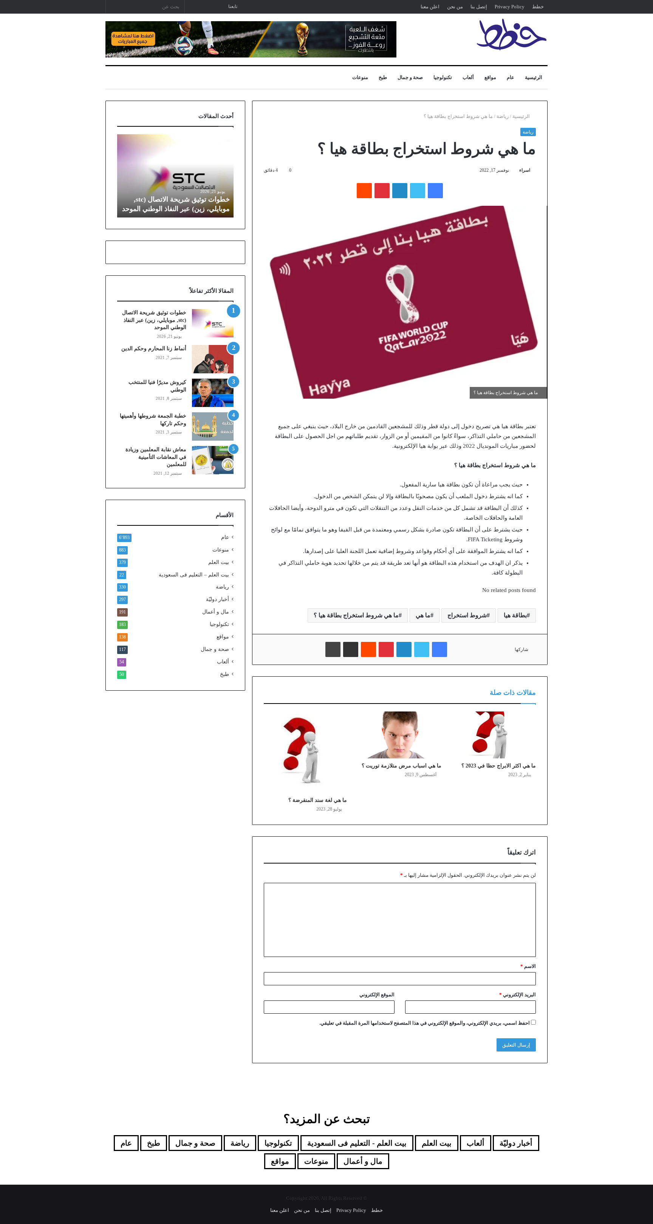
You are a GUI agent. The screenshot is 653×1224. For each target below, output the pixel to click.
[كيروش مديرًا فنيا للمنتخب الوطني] (213, 393)
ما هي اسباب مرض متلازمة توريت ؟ (401, 766)
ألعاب (468, 77)
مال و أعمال (215, 612)
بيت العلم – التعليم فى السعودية (194, 575)
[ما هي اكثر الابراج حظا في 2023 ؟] (494, 734)
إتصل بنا (478, 6)
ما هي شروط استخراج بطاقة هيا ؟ (356, 615)
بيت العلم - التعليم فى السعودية (357, 1143)
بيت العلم (218, 562)
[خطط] (512, 34)
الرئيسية (533, 77)
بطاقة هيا (515, 615)
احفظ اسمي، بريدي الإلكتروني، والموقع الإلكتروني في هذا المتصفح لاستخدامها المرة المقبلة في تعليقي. (424, 1023)
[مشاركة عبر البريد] (350, 649)
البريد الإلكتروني (517, 994)
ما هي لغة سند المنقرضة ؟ (317, 800)
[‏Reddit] (364, 190)
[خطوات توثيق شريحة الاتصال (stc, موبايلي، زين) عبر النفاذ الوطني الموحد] (213, 323)
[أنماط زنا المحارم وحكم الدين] (213, 359)
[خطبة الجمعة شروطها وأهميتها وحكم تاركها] (213, 426)
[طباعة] (332, 649)
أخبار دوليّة (217, 599)
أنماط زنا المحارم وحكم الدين (153, 348)
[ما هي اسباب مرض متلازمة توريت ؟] (399, 734)
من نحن (455, 6)
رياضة (503, 116)
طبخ (383, 77)
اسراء (524, 170)
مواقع (490, 77)
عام (510, 77)
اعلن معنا (430, 6)
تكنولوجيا (442, 77)
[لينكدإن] (399, 190)
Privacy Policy (510, 6)
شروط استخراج (467, 615)
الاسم (528, 966)
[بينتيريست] (382, 190)
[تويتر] (417, 190)
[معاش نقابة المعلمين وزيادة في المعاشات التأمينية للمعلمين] (213, 460)
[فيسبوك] (435, 190)
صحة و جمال (410, 77)
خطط (538, 6)
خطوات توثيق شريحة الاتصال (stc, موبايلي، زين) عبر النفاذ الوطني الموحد (154, 320)
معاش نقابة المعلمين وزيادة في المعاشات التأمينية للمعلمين (155, 457)
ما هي (423, 615)
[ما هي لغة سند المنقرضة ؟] (305, 752)
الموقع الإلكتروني (377, 994)
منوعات (360, 77)
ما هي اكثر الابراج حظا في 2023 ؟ (498, 766)
